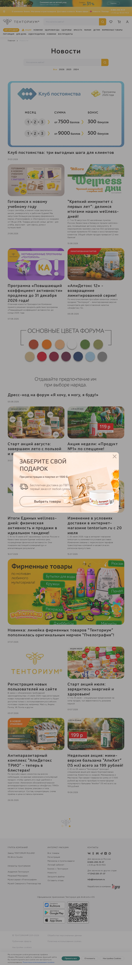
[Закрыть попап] (114, 456)
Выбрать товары (47, 501)
